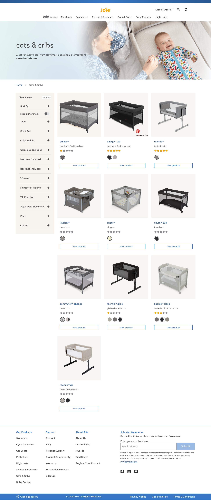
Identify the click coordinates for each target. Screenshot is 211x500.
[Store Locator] (186, 9)
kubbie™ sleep (162, 303)
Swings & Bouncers (27, 469)
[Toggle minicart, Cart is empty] (194, 9)
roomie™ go (66, 384)
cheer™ (111, 222)
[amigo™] (79, 115)
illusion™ (65, 222)
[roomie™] (173, 115)
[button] (35, 97)
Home (19, 84)
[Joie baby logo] (105, 9)
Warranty (51, 463)
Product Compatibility (58, 457)
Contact (50, 438)
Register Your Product (88, 463)
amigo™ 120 (114, 141)
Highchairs (22, 463)
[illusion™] (79, 196)
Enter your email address (134, 441)
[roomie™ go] (79, 358)
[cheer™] (126, 196)
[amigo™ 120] (126, 115)
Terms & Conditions (184, 496)
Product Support (55, 450)
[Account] (191, 9)
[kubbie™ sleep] (173, 277)
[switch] (47, 113)
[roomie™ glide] (126, 277)
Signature (21, 438)
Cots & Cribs (36, 84)
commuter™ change (71, 303)
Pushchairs (22, 457)
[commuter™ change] (79, 277)
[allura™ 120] (173, 196)
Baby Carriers (23, 482)
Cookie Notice (160, 496)
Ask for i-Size (83, 444)
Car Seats (21, 450)
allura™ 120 (160, 222)
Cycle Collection (25, 444)
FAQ (48, 444)
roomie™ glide (115, 303)
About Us (81, 438)
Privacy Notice (138, 496)
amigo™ (64, 141)
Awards (80, 450)
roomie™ (159, 141)
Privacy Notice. (128, 461)
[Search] (178, 9)
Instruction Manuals (57, 469)
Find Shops (82, 457)
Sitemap (50, 475)
